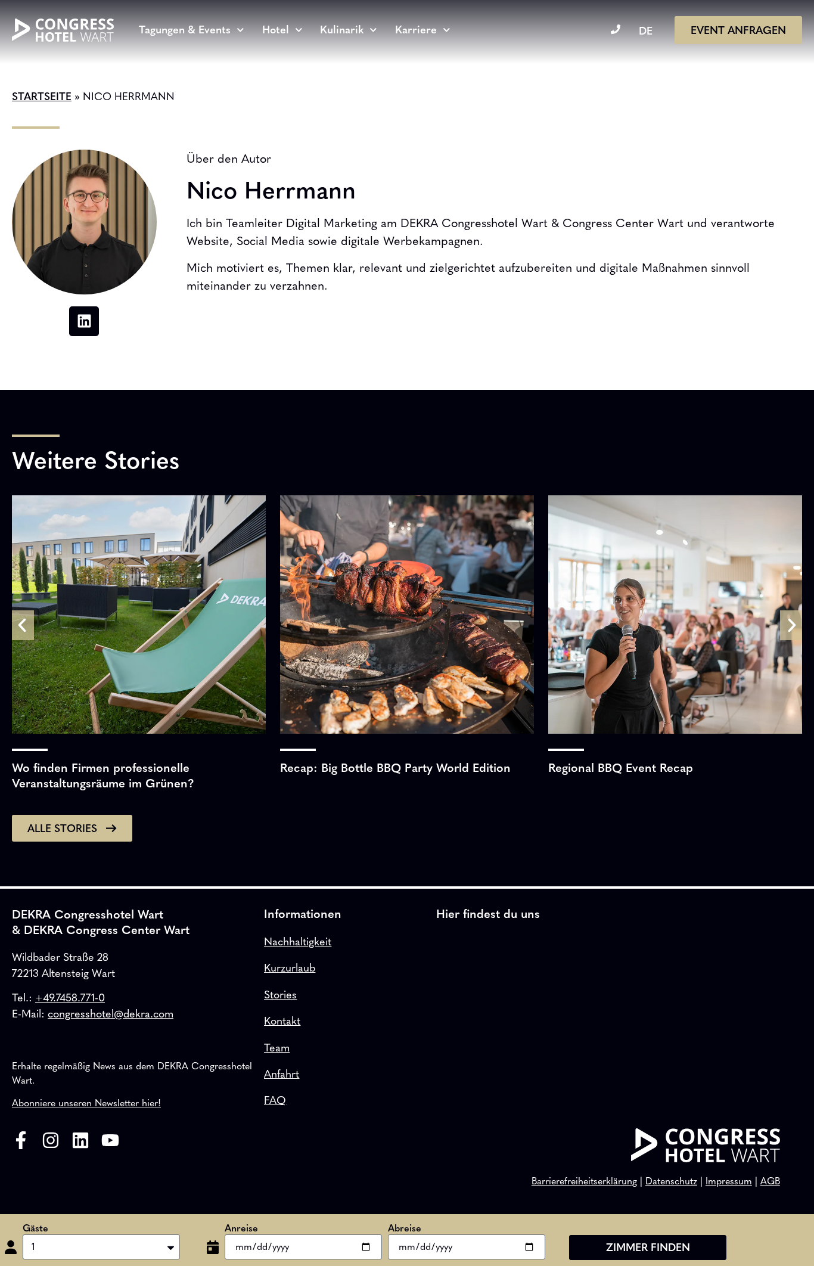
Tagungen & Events (185, 29)
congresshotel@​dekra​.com (110, 1013)
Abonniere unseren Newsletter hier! (86, 1103)
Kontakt (282, 1021)
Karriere (416, 29)
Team (277, 1047)
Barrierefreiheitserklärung (584, 1181)
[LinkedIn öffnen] (80, 1140)
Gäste (35, 1228)
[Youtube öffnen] (110, 1140)
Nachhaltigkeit (297, 941)
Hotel (275, 29)
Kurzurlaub (289, 968)
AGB (770, 1181)
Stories (280, 994)
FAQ (275, 1100)
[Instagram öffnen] (51, 1140)
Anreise (241, 1228)
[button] (23, 625)
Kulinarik (341, 29)
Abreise (404, 1228)
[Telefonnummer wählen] (615, 29)
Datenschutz (671, 1181)
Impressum (729, 1181)
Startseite (42, 96)
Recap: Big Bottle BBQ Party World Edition (395, 768)
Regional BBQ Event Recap (620, 768)
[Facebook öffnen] (21, 1140)
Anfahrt (281, 1074)
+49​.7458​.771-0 (70, 997)
